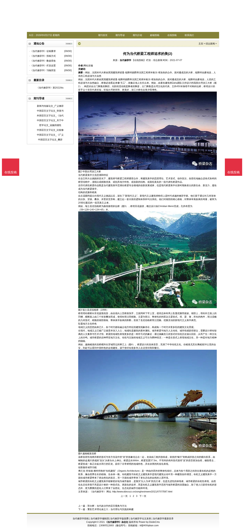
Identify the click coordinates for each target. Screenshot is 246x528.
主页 (201, 43)
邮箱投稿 (154, 35)
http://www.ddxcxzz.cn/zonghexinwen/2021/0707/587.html (142, 491)
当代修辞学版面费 (119, 518)
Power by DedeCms (149, 522)
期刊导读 (120, 35)
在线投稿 (172, 35)
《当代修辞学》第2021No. (50, 87)
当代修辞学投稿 (81, 518)
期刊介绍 (137, 35)
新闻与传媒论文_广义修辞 (50, 106)
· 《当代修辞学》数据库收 (42, 60)
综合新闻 (210, 43)
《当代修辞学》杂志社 (116, 522)
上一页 (124, 496)
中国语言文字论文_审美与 (50, 110)
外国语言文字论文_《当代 (50, 115)
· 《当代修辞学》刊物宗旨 (42, 70)
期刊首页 (102, 35)
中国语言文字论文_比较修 (50, 130)
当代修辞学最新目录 (163, 518)
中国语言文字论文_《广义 (50, 134)
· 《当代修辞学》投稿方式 (42, 56)
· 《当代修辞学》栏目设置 (42, 65)
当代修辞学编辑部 (100, 518)
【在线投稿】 (139, 60)
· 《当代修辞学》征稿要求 (42, 51)
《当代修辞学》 (98, 491)
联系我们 (189, 35)
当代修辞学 (125, 60)
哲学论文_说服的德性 (50, 125)
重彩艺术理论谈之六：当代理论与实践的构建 (110, 509)
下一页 (142, 496)
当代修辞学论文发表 (140, 518)
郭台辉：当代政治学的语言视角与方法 (107, 506)
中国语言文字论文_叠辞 (50, 139)
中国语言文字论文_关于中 (50, 120)
